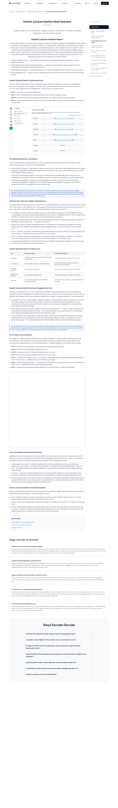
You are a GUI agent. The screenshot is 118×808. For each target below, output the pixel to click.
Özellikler (27, 3)
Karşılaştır (39, 3)
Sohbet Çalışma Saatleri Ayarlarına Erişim (97, 37)
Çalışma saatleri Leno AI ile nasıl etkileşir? (41, 674)
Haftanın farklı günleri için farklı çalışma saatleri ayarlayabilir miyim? (51, 634)
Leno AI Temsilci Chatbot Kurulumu (21, 525)
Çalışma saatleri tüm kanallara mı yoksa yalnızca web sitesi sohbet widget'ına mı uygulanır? (56, 655)
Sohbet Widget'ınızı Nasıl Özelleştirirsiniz (22, 522)
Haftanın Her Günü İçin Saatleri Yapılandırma (97, 46)
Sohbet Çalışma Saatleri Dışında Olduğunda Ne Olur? (99, 56)
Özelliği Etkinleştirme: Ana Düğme (99, 41)
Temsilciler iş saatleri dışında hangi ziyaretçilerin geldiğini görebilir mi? (52, 668)
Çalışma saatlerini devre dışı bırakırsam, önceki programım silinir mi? (51, 662)
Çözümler (65, 3)
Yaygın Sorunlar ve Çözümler (99, 73)
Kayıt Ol (105, 3)
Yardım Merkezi (21, 11)
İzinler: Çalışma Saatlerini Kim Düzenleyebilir (99, 69)
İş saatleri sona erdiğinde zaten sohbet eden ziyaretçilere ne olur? (51, 640)
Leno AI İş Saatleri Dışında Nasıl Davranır (98, 64)
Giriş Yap (95, 3)
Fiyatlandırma (53, 3)
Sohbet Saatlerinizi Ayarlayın (35, 11)
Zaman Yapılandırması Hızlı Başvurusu (98, 51)
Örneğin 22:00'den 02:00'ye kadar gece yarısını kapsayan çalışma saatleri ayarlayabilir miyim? (53, 647)
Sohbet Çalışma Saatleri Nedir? (97, 32)
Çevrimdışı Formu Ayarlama (98, 60)
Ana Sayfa (12, 11)
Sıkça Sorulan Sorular (97, 76)
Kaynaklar (77, 3)
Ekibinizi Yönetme (16, 527)
